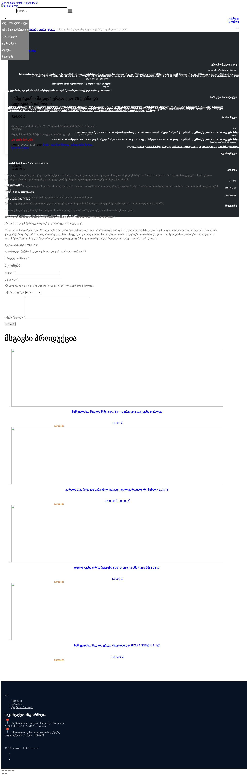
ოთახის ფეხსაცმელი (229, 146)
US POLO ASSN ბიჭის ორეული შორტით (158, 132)
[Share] (6, 770)
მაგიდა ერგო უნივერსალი (104, 74)
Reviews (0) (18, 168)
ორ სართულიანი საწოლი (83, 110)
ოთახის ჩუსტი (14, 163)
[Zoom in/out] (12, 770)
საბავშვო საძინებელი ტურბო (188, 109)
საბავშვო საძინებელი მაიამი (63, 109)
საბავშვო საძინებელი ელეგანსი (53, 107)
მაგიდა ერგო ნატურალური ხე (99, 76)
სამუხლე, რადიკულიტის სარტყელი (170, 146)
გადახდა (233, 21)
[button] (123, 65)
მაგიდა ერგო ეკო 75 (127, 74)
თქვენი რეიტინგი (15, 292)
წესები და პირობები (22, 707)
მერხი (46, 144)
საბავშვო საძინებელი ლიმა (190, 107)
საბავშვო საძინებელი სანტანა (136, 107)
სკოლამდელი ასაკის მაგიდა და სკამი (221, 76)
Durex (11, 199)
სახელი (10, 272)
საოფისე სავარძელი (84, 84)
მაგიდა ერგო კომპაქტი (64, 74)
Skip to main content (12, 2)
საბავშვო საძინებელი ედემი (163, 107)
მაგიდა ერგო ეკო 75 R (148, 74)
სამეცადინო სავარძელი (63, 84)
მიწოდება (16, 700)
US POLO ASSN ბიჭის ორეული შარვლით (119, 132)
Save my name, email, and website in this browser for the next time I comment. (51, 285)
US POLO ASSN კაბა (167, 139)
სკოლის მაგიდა (20, 147)
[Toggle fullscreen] (9, 770)
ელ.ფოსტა (11, 279)
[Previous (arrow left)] (2, 773)
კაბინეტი (233, 18)
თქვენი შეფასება (15, 317)
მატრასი (114, 110)
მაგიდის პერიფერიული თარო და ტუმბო (159, 76)
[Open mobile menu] (237, 28)
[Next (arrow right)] (6, 773)
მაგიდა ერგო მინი (83, 74)
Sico (16, 199)
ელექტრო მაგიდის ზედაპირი (60, 90)
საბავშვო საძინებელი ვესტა (81, 107)
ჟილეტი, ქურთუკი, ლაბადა (140, 146)
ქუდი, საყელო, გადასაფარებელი (203, 146)
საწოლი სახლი (102, 110)
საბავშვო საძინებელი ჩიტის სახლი (33, 109)
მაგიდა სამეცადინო (35, 29)
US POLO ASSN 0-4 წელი (87, 132)
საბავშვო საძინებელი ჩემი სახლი (159, 109)
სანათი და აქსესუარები (191, 76)
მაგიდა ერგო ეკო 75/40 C (72, 76)
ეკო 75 (51, 29)
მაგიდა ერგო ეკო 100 (190, 74)
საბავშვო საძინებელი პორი (90, 109)
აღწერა (16, 165)
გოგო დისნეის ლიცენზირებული (192, 139)
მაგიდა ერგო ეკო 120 (211, 74)
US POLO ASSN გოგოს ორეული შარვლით (136, 139)
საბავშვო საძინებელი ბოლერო (23, 107)
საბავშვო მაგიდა (60, 144)
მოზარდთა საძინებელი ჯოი (29, 110)
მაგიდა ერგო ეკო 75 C (169, 74)
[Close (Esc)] (2, 770)
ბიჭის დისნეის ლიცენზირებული (192, 132)
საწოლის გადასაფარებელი (131, 110)
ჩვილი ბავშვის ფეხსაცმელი (34, 163)
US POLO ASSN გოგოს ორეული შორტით (96, 139)
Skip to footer (31, 2)
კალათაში (59, 426)
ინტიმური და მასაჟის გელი (21, 192)
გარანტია (16, 704)
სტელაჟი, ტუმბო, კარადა (94, 90)
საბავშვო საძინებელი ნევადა (108, 107)
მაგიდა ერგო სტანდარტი (125, 76)
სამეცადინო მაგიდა (81, 144)
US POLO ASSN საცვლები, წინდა (223, 132)
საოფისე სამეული (102, 84)
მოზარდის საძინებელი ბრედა (56, 110)
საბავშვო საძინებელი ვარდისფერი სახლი (123, 109)
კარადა (148, 110)
